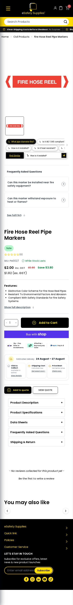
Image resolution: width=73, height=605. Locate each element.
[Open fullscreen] (64, 54)
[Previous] (7, 511)
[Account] (55, 8)
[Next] (66, 511)
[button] (8, 8)
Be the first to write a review (36, 478)
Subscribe (43, 570)
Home (5, 36)
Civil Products (21, 36)
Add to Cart (48, 323)
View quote (45, 390)
